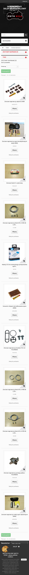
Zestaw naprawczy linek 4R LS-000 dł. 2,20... (14, 224)
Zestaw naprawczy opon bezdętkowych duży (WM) (14, 142)
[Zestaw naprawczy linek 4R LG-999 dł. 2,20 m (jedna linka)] (14, 419)
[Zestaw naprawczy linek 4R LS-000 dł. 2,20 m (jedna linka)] (14, 211)
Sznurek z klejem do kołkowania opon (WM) (14, 307)
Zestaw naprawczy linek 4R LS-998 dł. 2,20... (14, 390)
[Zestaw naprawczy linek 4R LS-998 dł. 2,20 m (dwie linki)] (14, 377)
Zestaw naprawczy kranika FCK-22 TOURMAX (14, 349)
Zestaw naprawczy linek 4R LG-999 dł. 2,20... (14, 432)
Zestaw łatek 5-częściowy (14, 183)
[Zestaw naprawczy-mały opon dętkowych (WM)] (14, 502)
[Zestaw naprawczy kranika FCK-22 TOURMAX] (14, 336)
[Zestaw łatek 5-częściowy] (14, 171)
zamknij (24, 559)
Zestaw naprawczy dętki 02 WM (14, 101)
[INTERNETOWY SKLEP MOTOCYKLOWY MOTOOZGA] (14, 12)
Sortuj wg (3, 66)
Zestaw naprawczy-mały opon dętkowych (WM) (14, 515)
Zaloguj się (25, 1)
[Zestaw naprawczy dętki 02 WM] (14, 89)
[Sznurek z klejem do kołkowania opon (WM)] (14, 294)
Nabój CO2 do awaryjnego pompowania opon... (14, 265)
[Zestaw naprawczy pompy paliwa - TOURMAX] (14, 461)
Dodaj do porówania (14, 113)
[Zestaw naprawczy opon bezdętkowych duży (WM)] (14, 129)
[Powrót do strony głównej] (2, 48)
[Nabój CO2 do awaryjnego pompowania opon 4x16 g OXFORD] (14, 252)
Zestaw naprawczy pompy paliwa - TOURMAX (14, 474)
